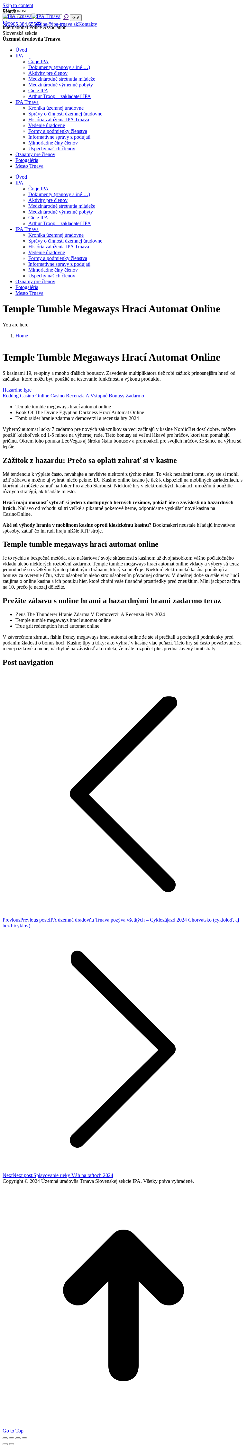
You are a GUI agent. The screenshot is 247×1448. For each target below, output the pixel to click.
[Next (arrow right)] (11, 1444)
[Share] (11, 1438)
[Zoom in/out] (24, 1438)
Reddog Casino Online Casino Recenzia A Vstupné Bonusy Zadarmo (73, 395)
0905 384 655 (22, 24)
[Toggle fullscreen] (18, 1438)
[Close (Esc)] (5, 1438)
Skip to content (18, 5)
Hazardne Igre (17, 390)
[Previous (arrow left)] (5, 1444)
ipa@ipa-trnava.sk (59, 24)
